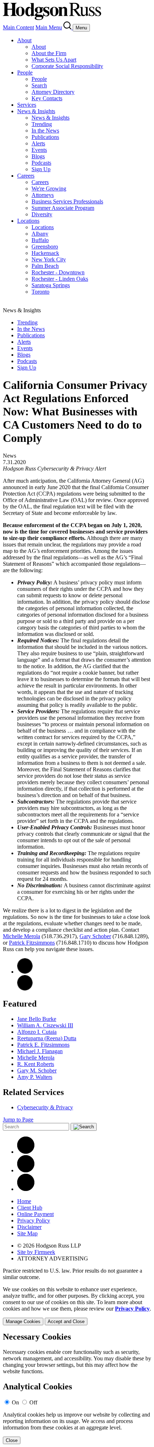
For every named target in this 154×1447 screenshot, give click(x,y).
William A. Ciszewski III (45, 1025)
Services (26, 105)
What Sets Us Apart (54, 60)
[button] (25, 988)
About (24, 40)
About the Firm (49, 53)
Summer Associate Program (63, 208)
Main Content (18, 27)
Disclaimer (29, 1227)
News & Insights (36, 111)
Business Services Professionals (67, 201)
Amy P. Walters (34, 1077)
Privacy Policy (33, 1220)
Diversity (42, 214)
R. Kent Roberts (35, 1064)
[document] (77, 1388)
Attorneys (43, 195)
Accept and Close (66, 1321)
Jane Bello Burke (36, 1019)
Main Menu (48, 27)
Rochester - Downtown (58, 272)
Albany (40, 234)
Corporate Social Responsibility (67, 66)
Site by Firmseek (36, 1252)
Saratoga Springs (51, 285)
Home (24, 1201)
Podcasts (41, 163)
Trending (42, 124)
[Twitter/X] (25, 1170)
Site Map (27, 1233)
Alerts (38, 143)
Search (39, 85)
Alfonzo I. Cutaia (37, 1032)
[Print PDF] (25, 972)
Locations (28, 221)
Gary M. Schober (37, 1070)
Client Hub (29, 1208)
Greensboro (45, 246)
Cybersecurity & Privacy (45, 1107)
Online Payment (35, 1214)
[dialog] (77, 1305)
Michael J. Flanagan (40, 1051)
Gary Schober (95, 936)
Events (39, 150)
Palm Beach (45, 266)
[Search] (68, 27)
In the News (45, 130)
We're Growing (49, 188)
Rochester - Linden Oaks (60, 279)
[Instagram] (25, 1189)
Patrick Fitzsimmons (32, 943)
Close (12, 1440)
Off (33, 1402)
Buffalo (40, 240)
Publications (45, 137)
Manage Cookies (23, 1321)
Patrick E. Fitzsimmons (43, 1045)
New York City (49, 259)
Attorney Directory (53, 92)
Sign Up (41, 169)
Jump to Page (18, 1119)
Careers (25, 176)
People (25, 72)
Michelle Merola (21, 936)
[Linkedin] (25, 1152)
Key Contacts (47, 98)
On (15, 1402)
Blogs (38, 156)
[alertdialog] (77, 1388)
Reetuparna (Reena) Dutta (46, 1038)
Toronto (40, 292)
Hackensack (45, 253)
